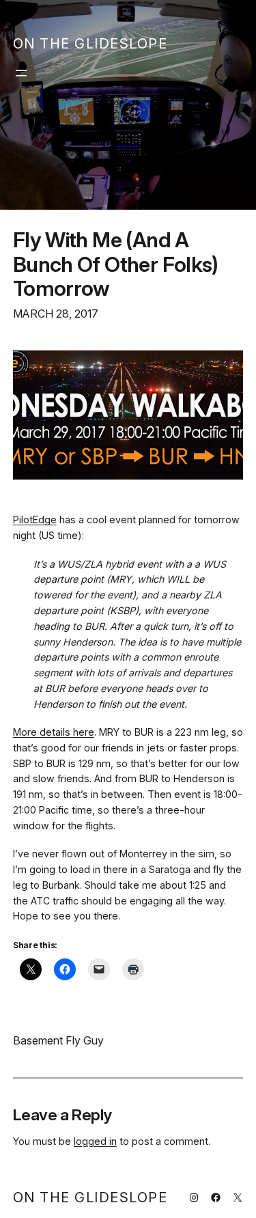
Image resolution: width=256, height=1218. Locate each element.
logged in (95, 1141)
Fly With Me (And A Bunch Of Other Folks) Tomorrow (115, 263)
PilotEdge (35, 519)
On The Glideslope (90, 44)
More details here (53, 732)
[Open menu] (21, 73)
